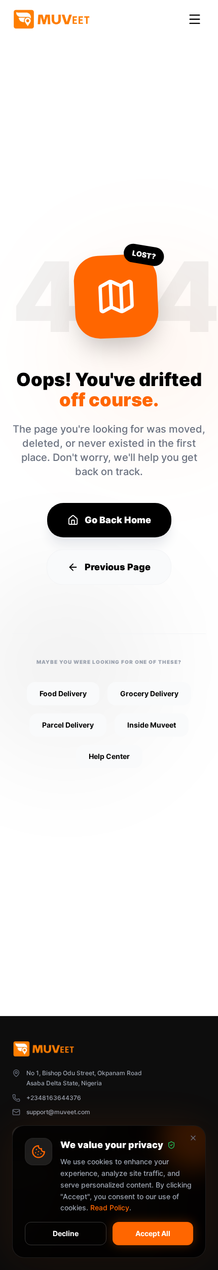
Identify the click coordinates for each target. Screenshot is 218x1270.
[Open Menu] (195, 19)
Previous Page (118, 567)
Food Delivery (63, 693)
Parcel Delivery (68, 725)
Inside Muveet (151, 725)
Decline (66, 1233)
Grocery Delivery (149, 693)
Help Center (109, 756)
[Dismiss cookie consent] (193, 1138)
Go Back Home (118, 520)
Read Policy (109, 1207)
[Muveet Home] (51, 19)
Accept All (152, 1233)
